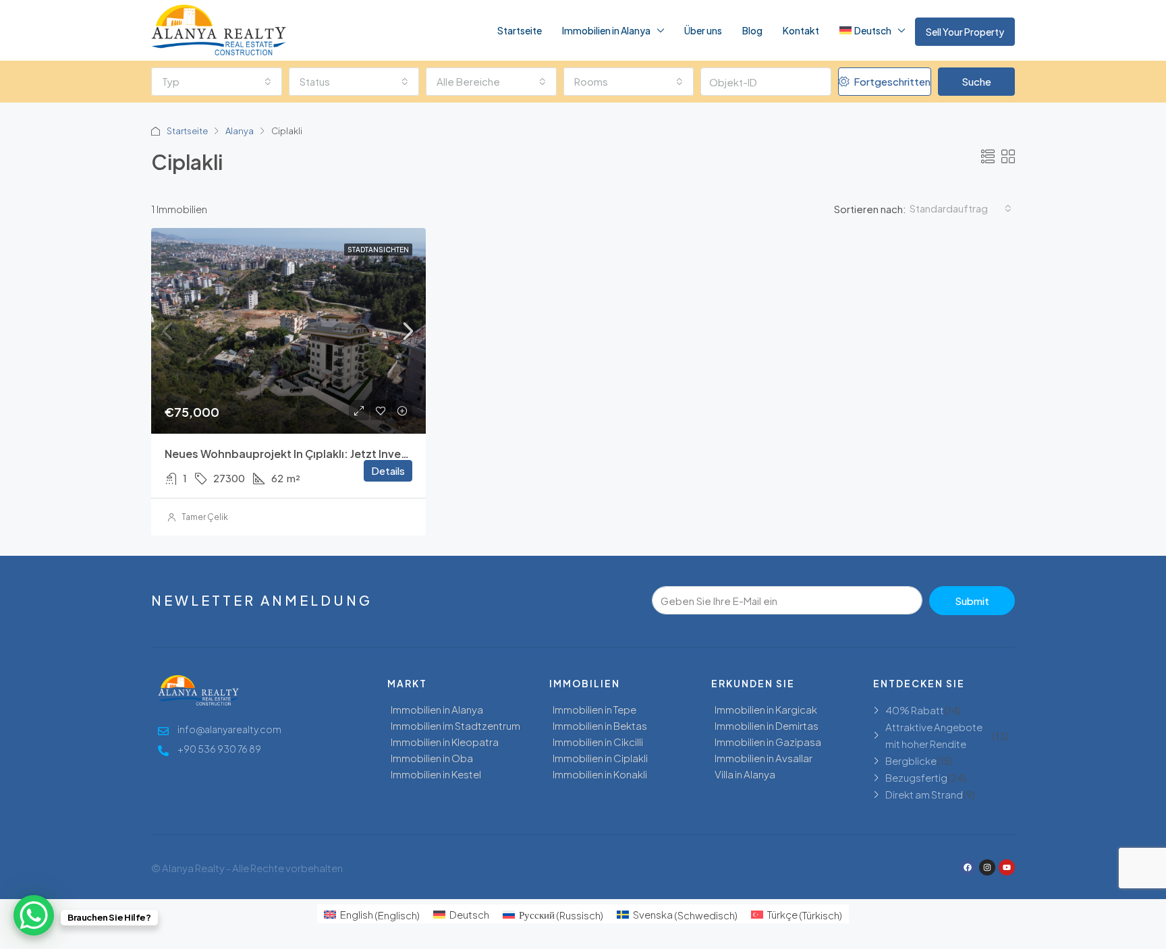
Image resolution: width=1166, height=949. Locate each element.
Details (388, 470)
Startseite (519, 30)
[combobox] (216, 81)
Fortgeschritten (891, 81)
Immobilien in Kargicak (766, 709)
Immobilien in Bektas (600, 725)
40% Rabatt (914, 709)
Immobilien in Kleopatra (445, 741)
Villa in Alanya (745, 774)
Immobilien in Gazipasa (768, 741)
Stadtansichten (378, 250)
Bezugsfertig (916, 777)
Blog (752, 30)
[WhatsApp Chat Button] (33, 915)
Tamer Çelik (205, 517)
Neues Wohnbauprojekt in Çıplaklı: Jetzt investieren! (304, 454)
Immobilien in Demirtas (766, 725)
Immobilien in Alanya (606, 30)
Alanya (239, 130)
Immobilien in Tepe (594, 709)
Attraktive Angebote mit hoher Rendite (933, 735)
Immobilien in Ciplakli (600, 757)
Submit (972, 600)
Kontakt (801, 30)
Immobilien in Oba (432, 757)
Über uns (703, 30)
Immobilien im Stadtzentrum (455, 725)
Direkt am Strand (924, 794)
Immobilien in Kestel (436, 774)
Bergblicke (911, 760)
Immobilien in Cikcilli (598, 741)
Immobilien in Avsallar (763, 757)
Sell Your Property (965, 32)
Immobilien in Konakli (600, 774)
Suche (976, 81)
